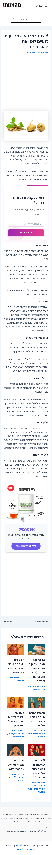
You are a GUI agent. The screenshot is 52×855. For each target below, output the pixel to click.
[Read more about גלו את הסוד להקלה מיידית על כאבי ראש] (15, 750)
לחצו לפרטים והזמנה (26, 546)
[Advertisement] (26, 82)
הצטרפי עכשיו (26, 232)
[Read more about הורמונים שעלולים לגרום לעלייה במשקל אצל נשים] (15, 649)
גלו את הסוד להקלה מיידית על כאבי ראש (16, 765)
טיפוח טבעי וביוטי (37, 686)
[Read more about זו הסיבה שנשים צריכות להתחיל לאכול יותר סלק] (15, 702)
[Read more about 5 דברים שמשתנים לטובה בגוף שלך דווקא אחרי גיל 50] (36, 750)
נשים (17, 677)
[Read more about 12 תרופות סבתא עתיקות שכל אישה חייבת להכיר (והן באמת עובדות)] (36, 649)
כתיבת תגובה (39, 782)
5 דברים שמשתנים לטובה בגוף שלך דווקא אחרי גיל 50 (38, 769)
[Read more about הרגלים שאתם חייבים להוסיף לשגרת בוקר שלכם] (36, 702)
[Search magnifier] (14, 19)
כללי (22, 677)
